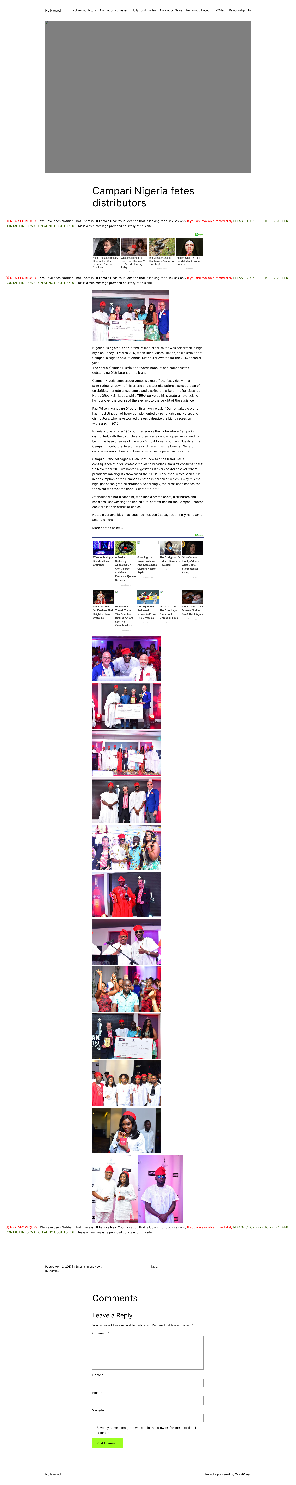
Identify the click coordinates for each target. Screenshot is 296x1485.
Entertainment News (88, 1266)
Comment (100, 1333)
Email (97, 1393)
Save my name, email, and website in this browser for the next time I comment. (146, 1430)
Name (97, 1375)
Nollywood (53, 10)
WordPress (243, 1474)
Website (98, 1410)
